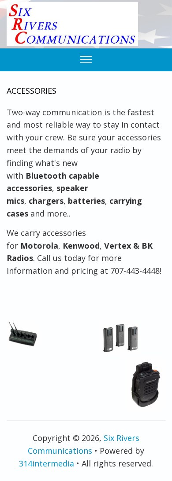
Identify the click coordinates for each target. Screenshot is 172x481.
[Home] (72, 24)
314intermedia (46, 463)
